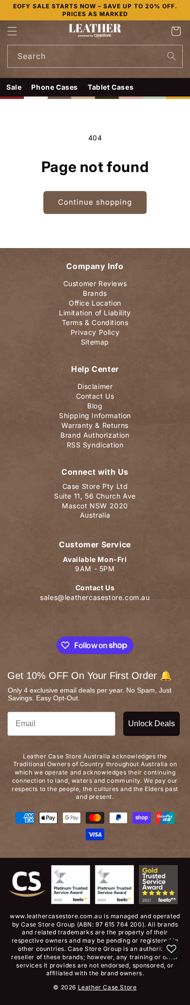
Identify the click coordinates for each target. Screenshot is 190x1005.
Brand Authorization (94, 433)
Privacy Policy (95, 330)
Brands (95, 291)
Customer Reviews (95, 281)
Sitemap (95, 340)
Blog (94, 404)
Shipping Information (95, 413)
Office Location (95, 301)
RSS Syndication (95, 443)
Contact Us (95, 394)
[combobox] (95, 56)
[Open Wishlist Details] (171, 949)
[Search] (171, 56)
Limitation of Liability (95, 311)
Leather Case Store (107, 987)
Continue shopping (95, 202)
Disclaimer (95, 384)
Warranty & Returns (95, 423)
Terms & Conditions (95, 320)
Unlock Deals (151, 723)
